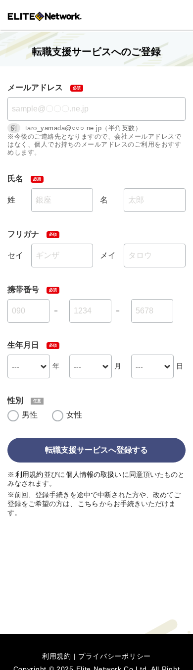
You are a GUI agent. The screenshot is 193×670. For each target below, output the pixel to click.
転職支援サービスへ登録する (96, 450)
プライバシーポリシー (114, 656)
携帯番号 (23, 289)
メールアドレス (35, 87)
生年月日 (23, 345)
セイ (15, 255)
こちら (88, 504)
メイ (108, 255)
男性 (30, 415)
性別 (15, 400)
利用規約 (29, 474)
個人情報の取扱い (93, 474)
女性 (74, 415)
